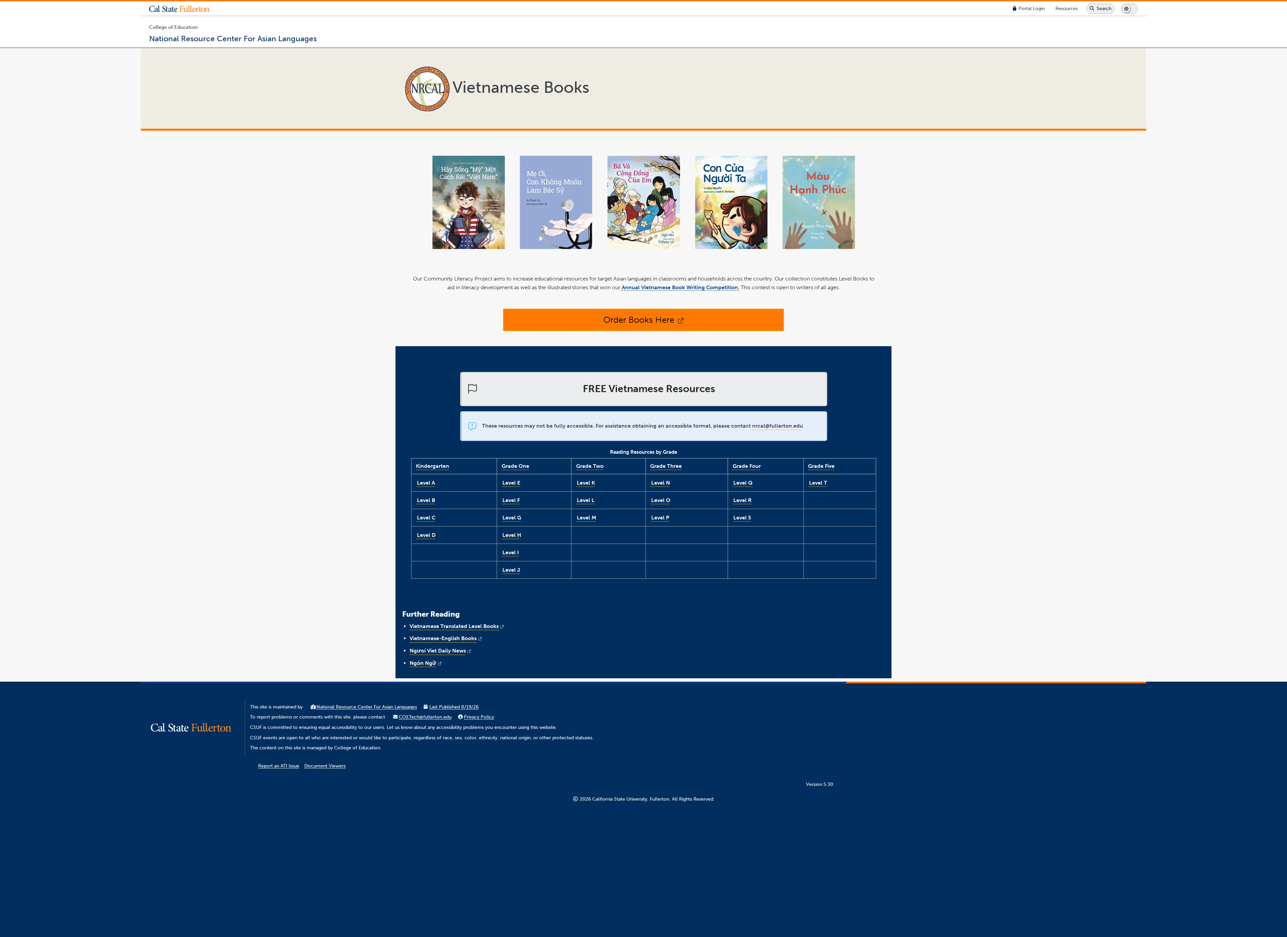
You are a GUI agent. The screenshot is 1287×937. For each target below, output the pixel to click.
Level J (511, 570)
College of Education (173, 27)
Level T (818, 483)
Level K (586, 483)
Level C (426, 517)
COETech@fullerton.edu (425, 717)
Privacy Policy (479, 717)
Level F (511, 500)
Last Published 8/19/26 (454, 707)
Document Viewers (325, 766)
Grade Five (821, 466)
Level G (511, 517)
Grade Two (590, 466)
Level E (511, 483)
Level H (511, 535)
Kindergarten (432, 466)
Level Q (742, 483)
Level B (426, 500)
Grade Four (747, 466)
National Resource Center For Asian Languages (366, 707)
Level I (510, 552)
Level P (660, 517)
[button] (184, 9)
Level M (586, 517)
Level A (426, 483)
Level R (742, 500)
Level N (660, 483)
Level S (742, 517)
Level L (586, 500)
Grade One (515, 466)
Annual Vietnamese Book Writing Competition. (680, 287)
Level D (426, 535)
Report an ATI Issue (278, 766)
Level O (660, 500)
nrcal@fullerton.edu (777, 426)
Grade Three (666, 466)
